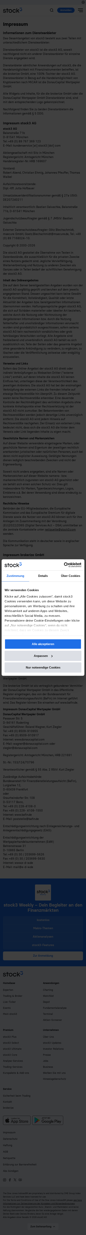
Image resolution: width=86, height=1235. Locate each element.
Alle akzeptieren (43, 644)
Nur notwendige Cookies (43, 667)
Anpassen (41, 656)
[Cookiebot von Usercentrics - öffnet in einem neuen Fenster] (63, 564)
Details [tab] (43, 575)
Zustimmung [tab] (15, 575)
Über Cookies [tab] (70, 575)
